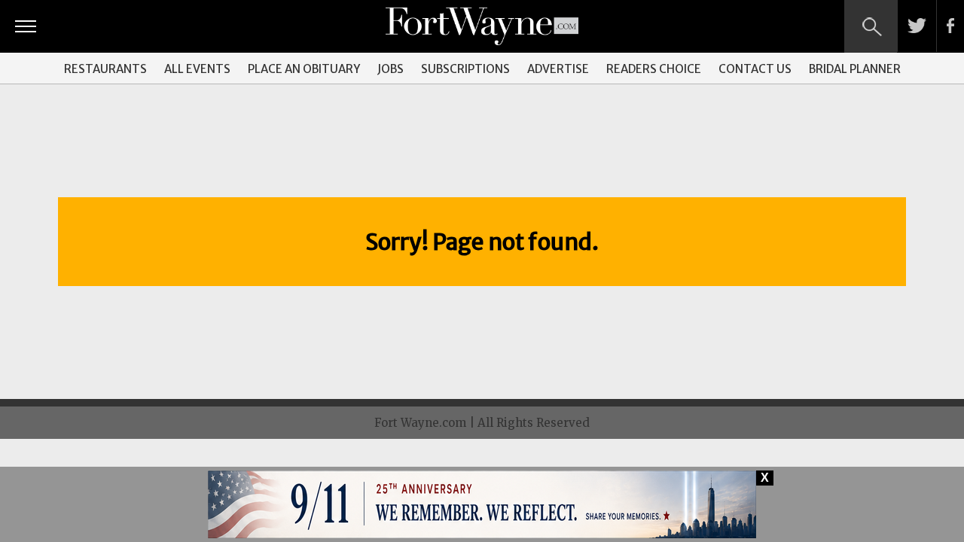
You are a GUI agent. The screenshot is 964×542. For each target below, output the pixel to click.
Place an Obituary (304, 69)
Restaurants (105, 69)
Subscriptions (465, 69)
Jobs (390, 69)
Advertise (558, 69)
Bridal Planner (855, 69)
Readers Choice (653, 69)
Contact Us (755, 69)
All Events (197, 69)
